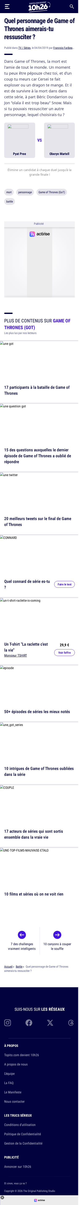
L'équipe (9, 1073)
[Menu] (7, 6)
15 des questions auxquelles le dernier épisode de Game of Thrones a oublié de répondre (37, 455)
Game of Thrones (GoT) (52, 192)
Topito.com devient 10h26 (21, 1055)
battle (9, 201)
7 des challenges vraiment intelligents (22, 946)
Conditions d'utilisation (20, 1124)
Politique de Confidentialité (22, 1134)
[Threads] (71, 1022)
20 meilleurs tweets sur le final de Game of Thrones (37, 521)
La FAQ (8, 1082)
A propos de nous (16, 1064)
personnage (25, 192)
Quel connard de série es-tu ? (27, 584)
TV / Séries (24, 48)
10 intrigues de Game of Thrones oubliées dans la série (39, 771)
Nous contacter (14, 1101)
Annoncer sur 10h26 (17, 1166)
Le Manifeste (12, 1092)
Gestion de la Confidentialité (23, 1143)
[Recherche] (72, 6)
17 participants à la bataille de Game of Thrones (37, 390)
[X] (50, 1022)
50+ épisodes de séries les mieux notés (37, 711)
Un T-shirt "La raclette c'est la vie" (26, 647)
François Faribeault (64, 48)
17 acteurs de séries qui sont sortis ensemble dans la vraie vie (33, 834)
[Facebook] (28, 1022)
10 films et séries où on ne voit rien (33, 894)
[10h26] (39, 6)
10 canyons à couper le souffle (57, 946)
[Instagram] (7, 1022)
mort (9, 192)
